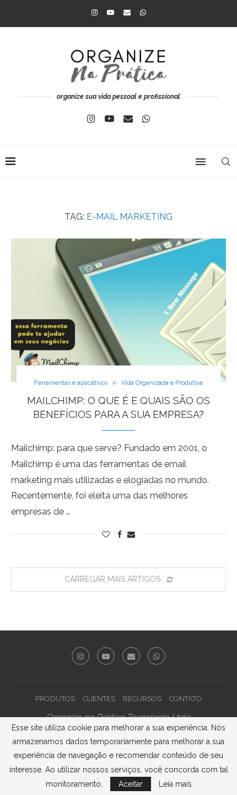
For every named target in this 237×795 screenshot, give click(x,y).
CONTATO (185, 699)
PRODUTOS (55, 699)
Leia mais (175, 784)
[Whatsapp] (143, 12)
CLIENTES (99, 699)
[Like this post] (106, 534)
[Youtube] (110, 12)
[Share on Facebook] (119, 534)
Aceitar (130, 784)
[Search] (225, 162)
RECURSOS (142, 699)
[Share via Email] (131, 534)
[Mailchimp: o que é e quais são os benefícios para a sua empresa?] (118, 310)
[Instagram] (94, 12)
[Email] (127, 12)
